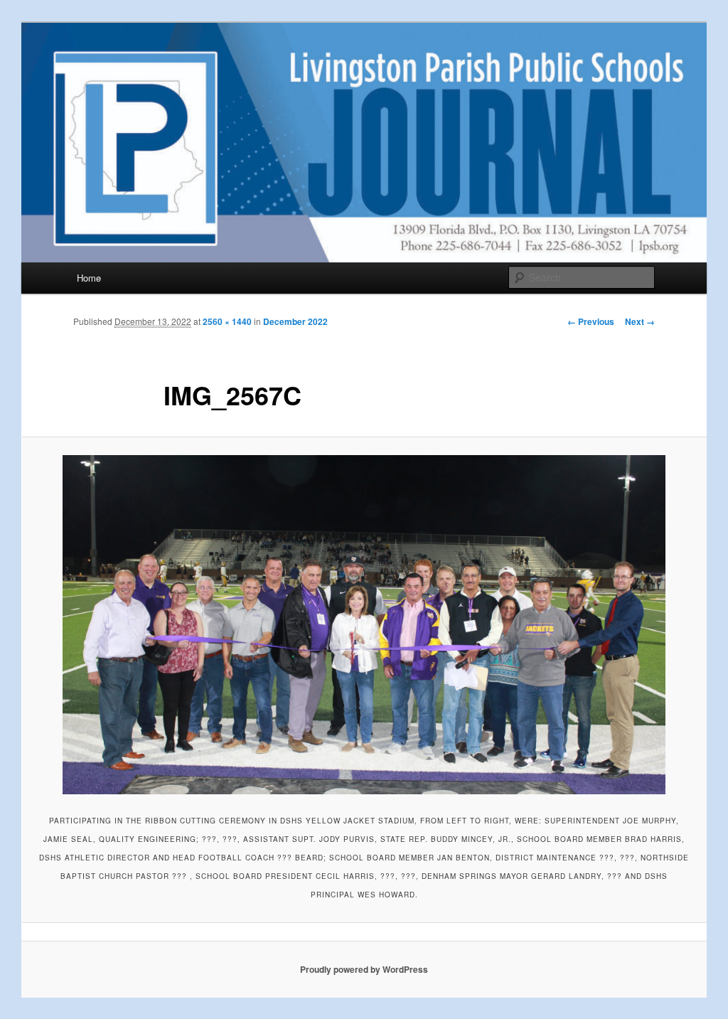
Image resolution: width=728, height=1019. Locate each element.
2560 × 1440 (227, 321)
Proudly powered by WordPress (364, 969)
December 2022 (295, 321)
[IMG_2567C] (364, 624)
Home (89, 277)
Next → (640, 321)
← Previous (590, 321)
